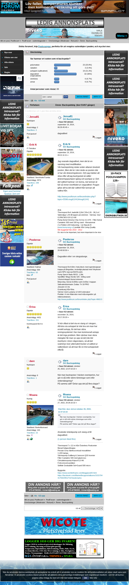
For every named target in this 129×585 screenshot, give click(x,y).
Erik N (33, 144)
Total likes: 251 (33, 320)
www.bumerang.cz (65, 227)
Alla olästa (9, 62)
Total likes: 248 (33, 183)
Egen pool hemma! (12, 191)
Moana (33, 394)
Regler (7, 72)
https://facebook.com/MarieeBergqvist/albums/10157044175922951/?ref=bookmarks (80, 476)
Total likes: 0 (32, 130)
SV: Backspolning (71, 119)
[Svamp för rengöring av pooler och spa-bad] (116, 193)
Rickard (74, 41)
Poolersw (34, 239)
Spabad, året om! (12, 194)
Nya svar (8, 52)
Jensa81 (34, 116)
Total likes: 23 (32, 433)
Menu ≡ (122, 35)
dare (32, 361)
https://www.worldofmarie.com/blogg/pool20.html (77, 473)
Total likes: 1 (32, 378)
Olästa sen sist (10, 57)
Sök (6, 67)
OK (85, 578)
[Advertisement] (12, 317)
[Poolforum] (11, 13)
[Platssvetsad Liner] (64, 535)
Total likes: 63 (32, 272)
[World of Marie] (31, 439)
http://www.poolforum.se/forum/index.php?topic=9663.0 (80, 299)
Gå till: (78, 508)
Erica (32, 306)
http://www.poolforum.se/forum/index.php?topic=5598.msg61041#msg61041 (77, 198)
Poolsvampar (44, 46)
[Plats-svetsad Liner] (12, 172)
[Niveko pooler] (116, 122)
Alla (35, 101)
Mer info (93, 578)
